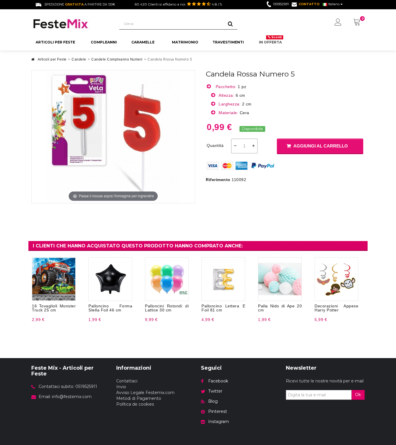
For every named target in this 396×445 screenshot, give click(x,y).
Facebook (218, 381)
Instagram (218, 421)
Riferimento (218, 179)
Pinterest (217, 411)
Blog (213, 401)
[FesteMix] (70, 24)
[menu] (338, 22)
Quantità (215, 145)
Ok (358, 394)
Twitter (215, 391)
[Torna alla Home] (33, 61)
